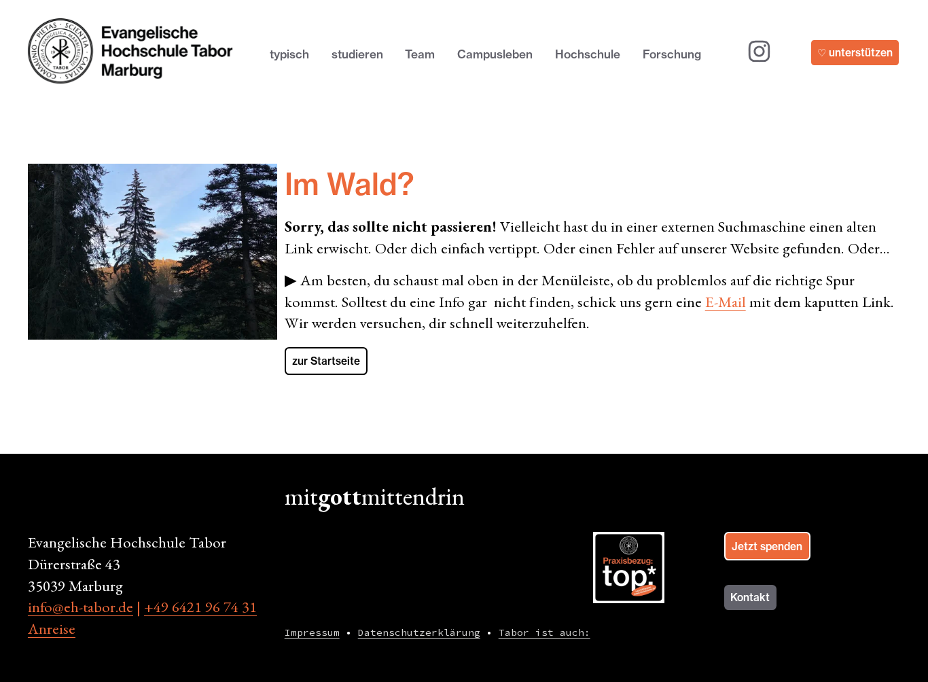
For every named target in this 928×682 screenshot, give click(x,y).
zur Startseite (326, 361)
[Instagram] (759, 51)
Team (420, 54)
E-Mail (725, 301)
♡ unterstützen (855, 52)
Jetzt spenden (767, 546)
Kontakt (750, 597)
